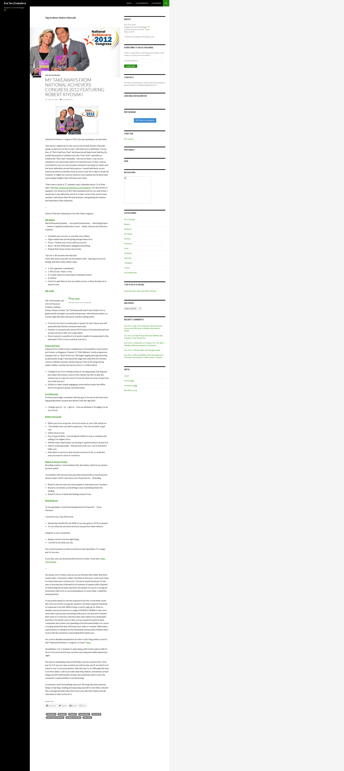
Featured (128, 243)
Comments (130, 385)
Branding (51, 714)
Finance (73, 714)
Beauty (127, 224)
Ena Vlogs (128, 234)
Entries (129, 380)
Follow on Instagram (146, 120)
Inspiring (128, 253)
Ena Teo (127, 326)
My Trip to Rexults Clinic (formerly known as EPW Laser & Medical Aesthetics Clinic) (143, 328)
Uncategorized (52, 75)
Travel (126, 268)
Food (126, 248)
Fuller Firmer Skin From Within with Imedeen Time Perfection (143, 336)
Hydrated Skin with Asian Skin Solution (140, 291)
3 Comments (67, 100)
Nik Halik (49, 291)
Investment (84, 714)
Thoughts (128, 263)
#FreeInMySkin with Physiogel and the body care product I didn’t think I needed (143, 356)
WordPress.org (130, 390)
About (129, 3)
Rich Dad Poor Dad (55, 717)
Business (62, 714)
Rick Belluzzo (51, 500)
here (88, 642)
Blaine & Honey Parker (56, 462)
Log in (126, 376)
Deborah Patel (52, 345)
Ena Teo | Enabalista (15, 3)
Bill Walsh (50, 220)
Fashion (127, 239)
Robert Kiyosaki (53, 416)
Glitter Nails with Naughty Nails (147, 350)
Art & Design (129, 219)
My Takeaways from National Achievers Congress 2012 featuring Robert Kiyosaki (74, 87)
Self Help (87, 717)
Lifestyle (127, 258)
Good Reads (156, 3)
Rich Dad (96, 714)
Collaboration (142, 3)
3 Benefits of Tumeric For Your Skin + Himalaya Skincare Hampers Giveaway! (144, 344)
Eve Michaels (51, 394)
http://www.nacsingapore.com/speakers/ (73, 187)
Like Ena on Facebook (135, 96)
